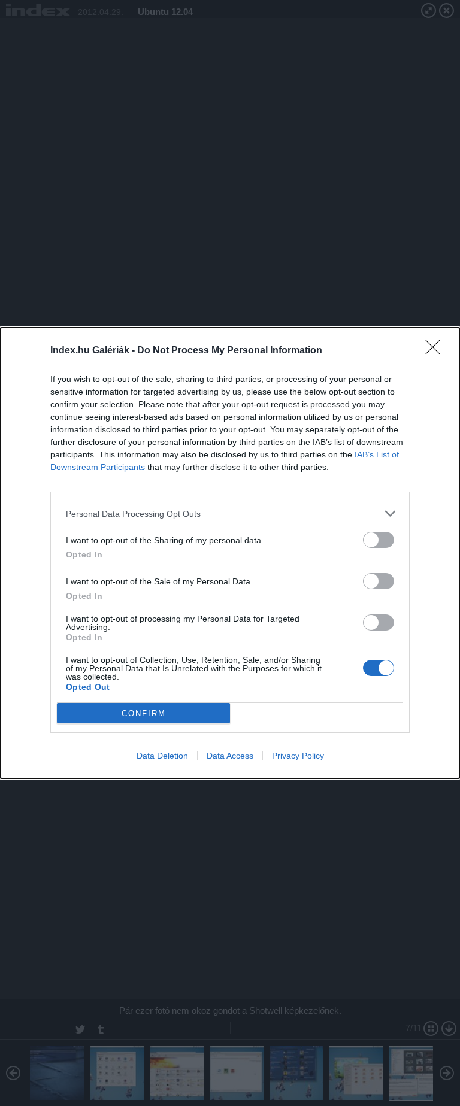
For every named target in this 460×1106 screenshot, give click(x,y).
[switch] (378, 540)
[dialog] (230, 553)
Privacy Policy (298, 755)
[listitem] (230, 513)
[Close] (436, 351)
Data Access (230, 755)
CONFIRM (144, 713)
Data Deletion (162, 755)
